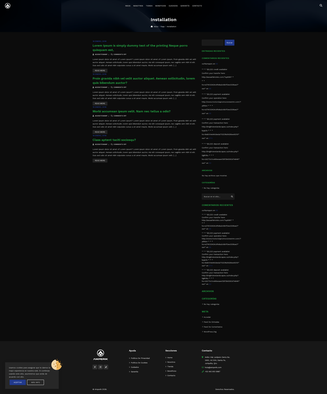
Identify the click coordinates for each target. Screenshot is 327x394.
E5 (217, 64)
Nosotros (138, 6)
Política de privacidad (140, 358)
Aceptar (18, 382)
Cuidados (173, 6)
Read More (100, 71)
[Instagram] (100, 367)
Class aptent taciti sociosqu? (114, 140)
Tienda (149, 6)
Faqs (162, 26)
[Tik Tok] (106, 367)
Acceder (207, 317)
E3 (210, 163)
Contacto (197, 6)
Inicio (127, 6)
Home (169, 358)
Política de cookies (139, 363)
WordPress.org (210, 332)
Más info (35, 382)
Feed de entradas (211, 322)
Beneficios (160, 6)
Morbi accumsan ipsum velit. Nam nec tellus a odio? (132, 111)
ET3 (210, 138)
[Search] (232, 196)
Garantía (184, 6)
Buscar (229, 43)
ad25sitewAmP (100, 54)
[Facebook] (95, 367)
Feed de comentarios (213, 327)
